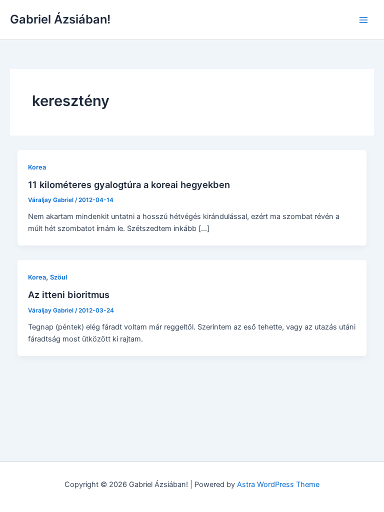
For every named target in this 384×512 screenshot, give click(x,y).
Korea (37, 167)
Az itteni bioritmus (69, 294)
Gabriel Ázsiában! (60, 19)
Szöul (58, 277)
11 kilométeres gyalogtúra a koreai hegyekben (129, 184)
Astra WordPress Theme (278, 484)
